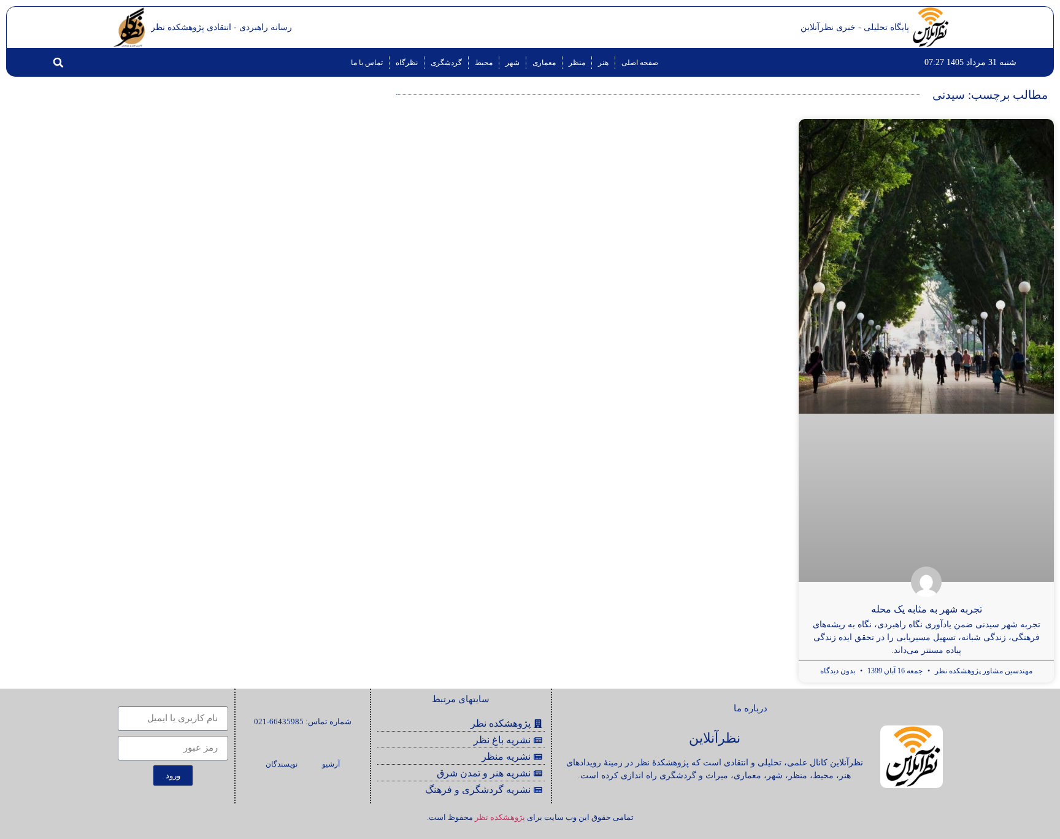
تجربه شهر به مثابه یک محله (926, 609)
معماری (544, 62)
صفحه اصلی (639, 62)
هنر (603, 62)
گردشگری (446, 62)
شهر (512, 62)
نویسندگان (282, 764)
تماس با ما (367, 62)
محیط (484, 62)
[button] (58, 62)
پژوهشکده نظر (500, 817)
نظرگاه (407, 62)
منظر (577, 62)
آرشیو (331, 764)
